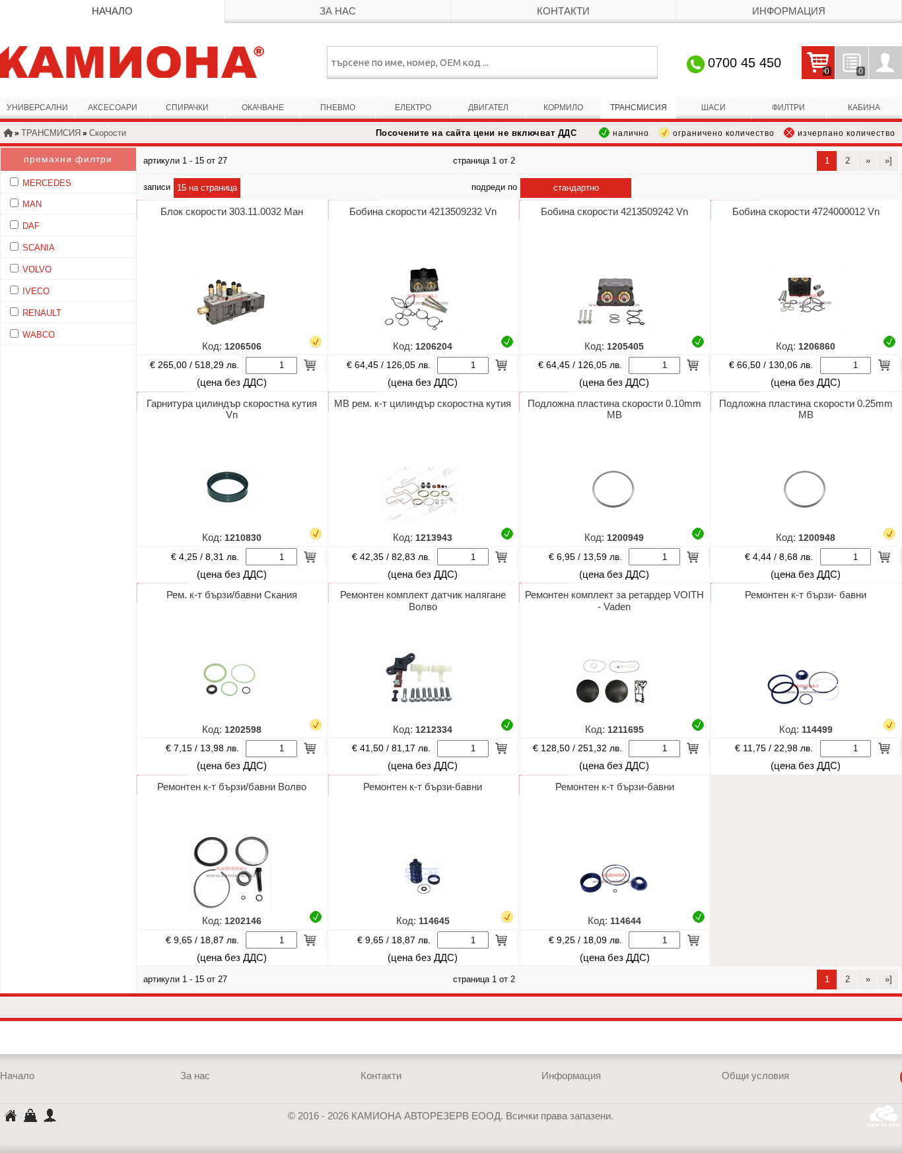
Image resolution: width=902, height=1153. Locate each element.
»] (888, 161)
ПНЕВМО (337, 107)
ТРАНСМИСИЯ (638, 107)
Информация (788, 11)
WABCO (38, 335)
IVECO (36, 291)
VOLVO (37, 269)
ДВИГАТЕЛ (488, 107)
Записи (156, 187)
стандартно (576, 188)
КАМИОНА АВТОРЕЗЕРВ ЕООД (10, 1117)
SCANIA (38, 248)
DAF (31, 226)
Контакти (563, 11)
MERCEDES (46, 183)
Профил (885, 62)
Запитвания (849, 72)
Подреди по (494, 187)
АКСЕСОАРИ (112, 107)
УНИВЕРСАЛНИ (37, 107)
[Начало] (8, 134)
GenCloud (885, 1116)
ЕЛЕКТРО (413, 107)
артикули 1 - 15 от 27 (185, 161)
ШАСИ (713, 107)
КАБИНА (864, 107)
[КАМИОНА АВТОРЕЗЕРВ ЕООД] (132, 62)
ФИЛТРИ (788, 107)
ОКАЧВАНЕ (263, 107)
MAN (32, 204)
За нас (338, 11)
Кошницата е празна (815, 72)
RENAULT (41, 313)
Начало (112, 11)
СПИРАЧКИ (187, 107)
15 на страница (207, 188)
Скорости (107, 133)
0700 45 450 (744, 62)
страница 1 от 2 (484, 161)
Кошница (30, 1115)
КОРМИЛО (563, 107)
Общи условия (755, 1075)
